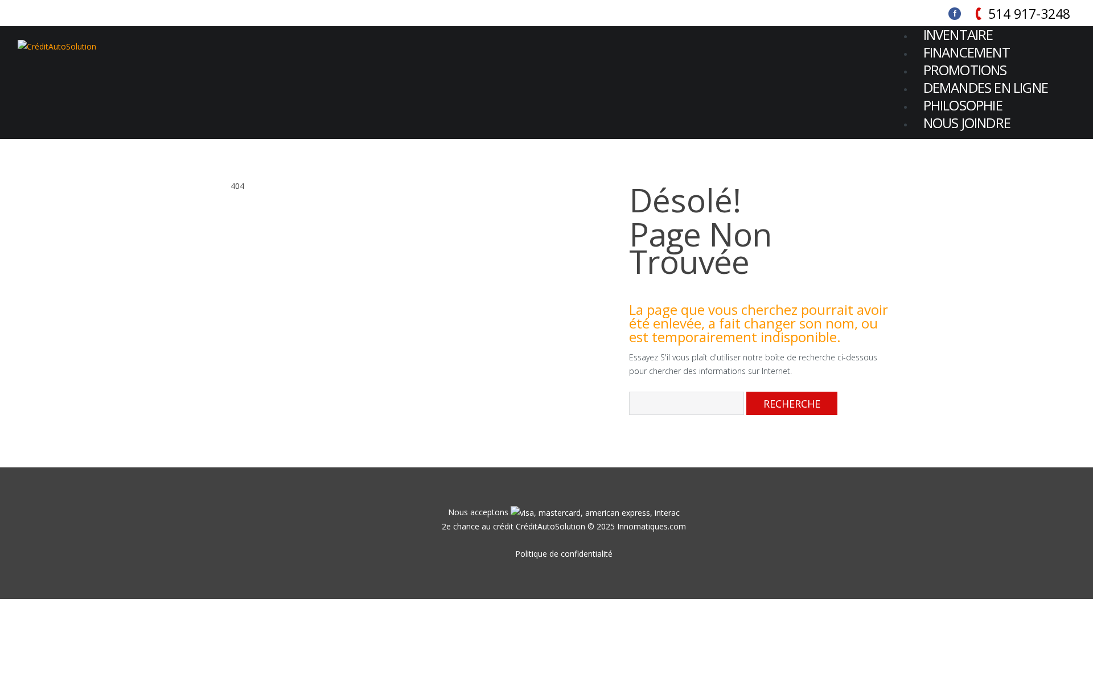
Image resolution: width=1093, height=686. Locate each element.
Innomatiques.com (651, 526)
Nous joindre (966, 122)
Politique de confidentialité (564, 553)
